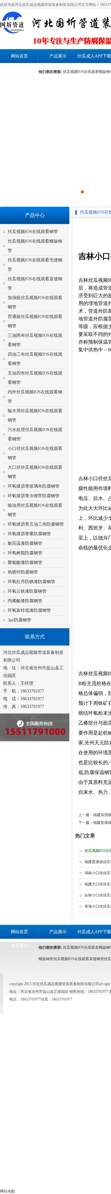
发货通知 (19, 70)
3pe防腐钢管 (19, 620)
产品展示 (58, 56)
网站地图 (7, 1191)
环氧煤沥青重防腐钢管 (29, 533)
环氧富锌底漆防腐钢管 (29, 610)
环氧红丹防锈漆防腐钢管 (31, 581)
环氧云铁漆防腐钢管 (27, 591)
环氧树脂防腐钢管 (25, 553)
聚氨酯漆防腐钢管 (25, 562)
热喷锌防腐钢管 (23, 572)
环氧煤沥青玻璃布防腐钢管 (34, 486)
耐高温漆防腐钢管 (25, 543)
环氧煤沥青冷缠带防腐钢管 (34, 495)
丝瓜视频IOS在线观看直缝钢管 (78, 959)
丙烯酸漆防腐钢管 (25, 601)
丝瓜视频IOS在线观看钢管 (33, 231)
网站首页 (19, 56)
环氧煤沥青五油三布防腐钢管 (36, 524)
